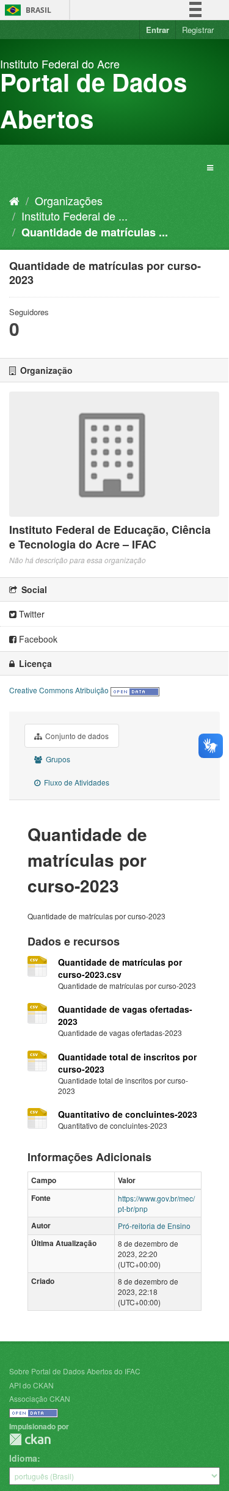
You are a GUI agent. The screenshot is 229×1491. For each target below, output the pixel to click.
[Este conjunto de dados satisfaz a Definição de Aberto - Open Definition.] (135, 690)
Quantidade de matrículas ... (94, 232)
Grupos (57, 759)
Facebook (36, 639)
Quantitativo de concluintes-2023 (127, 1114)
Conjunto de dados (76, 736)
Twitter (30, 614)
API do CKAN (31, 1385)
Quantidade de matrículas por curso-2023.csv (120, 968)
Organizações (69, 200)
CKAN (30, 1439)
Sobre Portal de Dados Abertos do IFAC (74, 1371)
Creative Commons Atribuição (59, 690)
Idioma (23, 1458)
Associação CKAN (39, 1398)
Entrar (157, 29)
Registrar (198, 29)
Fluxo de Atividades (75, 782)
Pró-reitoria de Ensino (154, 1225)
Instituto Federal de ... (74, 216)
